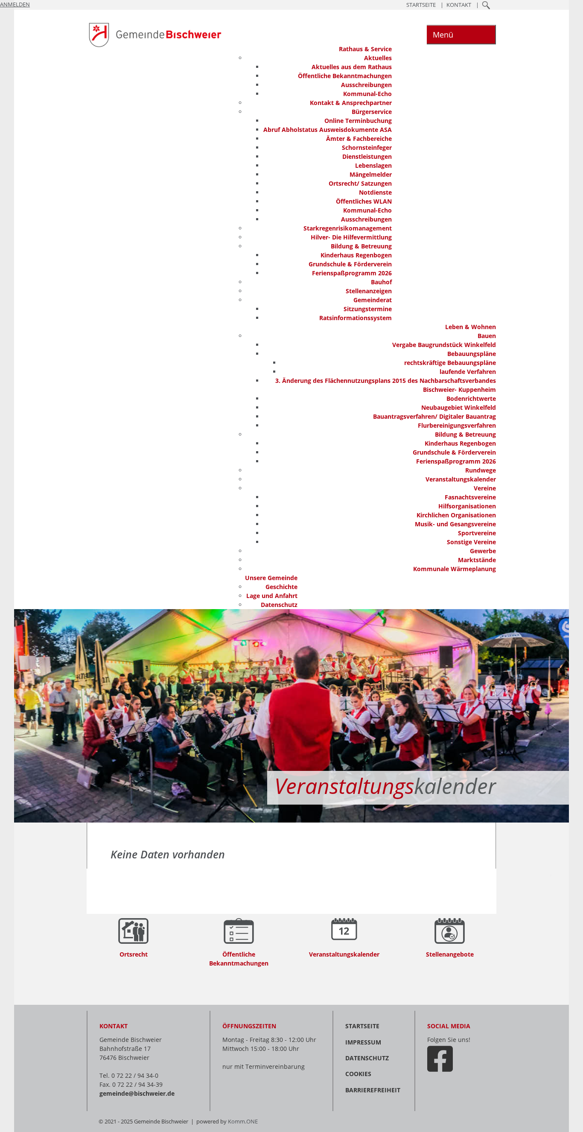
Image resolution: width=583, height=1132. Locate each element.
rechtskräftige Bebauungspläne (450, 363)
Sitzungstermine (368, 309)
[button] (486, 5)
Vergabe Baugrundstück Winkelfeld (444, 345)
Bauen (487, 336)
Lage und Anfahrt (271, 596)
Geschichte (281, 587)
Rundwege (480, 470)
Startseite (362, 1026)
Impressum (363, 1042)
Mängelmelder (371, 174)
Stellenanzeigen (369, 291)
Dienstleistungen (367, 156)
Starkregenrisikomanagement (347, 228)
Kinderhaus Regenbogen (356, 255)
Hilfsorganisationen (467, 506)
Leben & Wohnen (470, 327)
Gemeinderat (372, 300)
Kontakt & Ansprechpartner (351, 103)
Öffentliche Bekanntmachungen (345, 76)
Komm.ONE (243, 1121)
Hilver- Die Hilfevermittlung (351, 237)
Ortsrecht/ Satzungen (360, 183)
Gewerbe (483, 551)
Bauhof (381, 282)
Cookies (358, 1074)
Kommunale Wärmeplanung (454, 569)
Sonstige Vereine (471, 542)
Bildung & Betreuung (361, 246)
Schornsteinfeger (367, 147)
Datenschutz (279, 605)
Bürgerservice (372, 112)
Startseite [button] (421, 5)
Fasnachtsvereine (470, 497)
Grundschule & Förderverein (350, 264)
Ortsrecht (134, 954)
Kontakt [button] (458, 5)
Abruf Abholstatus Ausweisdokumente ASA (327, 129)
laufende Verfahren (468, 372)
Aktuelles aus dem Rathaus (352, 67)
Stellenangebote (450, 954)
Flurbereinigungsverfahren (457, 425)
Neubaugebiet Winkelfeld (458, 407)
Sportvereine (477, 533)
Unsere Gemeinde (271, 578)
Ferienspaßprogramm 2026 (352, 273)
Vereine (485, 488)
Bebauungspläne (471, 354)
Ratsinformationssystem (355, 318)
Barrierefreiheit (372, 1090)
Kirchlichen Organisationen (456, 515)
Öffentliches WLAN (364, 201)
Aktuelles (378, 58)
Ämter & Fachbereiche (359, 138)
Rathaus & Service (365, 49)
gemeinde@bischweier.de (137, 1093)
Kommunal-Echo (367, 94)
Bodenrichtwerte (471, 398)
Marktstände (477, 560)
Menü (443, 34)
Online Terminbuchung (358, 121)
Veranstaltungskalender (461, 479)
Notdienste (375, 192)
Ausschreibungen (366, 85)
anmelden (15, 4)
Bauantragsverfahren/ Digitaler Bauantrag (434, 416)
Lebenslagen (373, 165)
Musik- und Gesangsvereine (455, 524)
